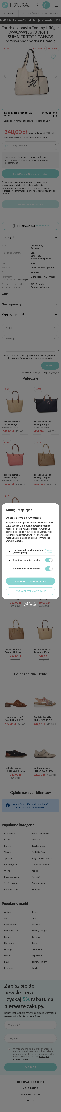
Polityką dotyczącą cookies (36, 525)
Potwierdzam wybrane (30, 591)
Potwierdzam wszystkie (30, 581)
